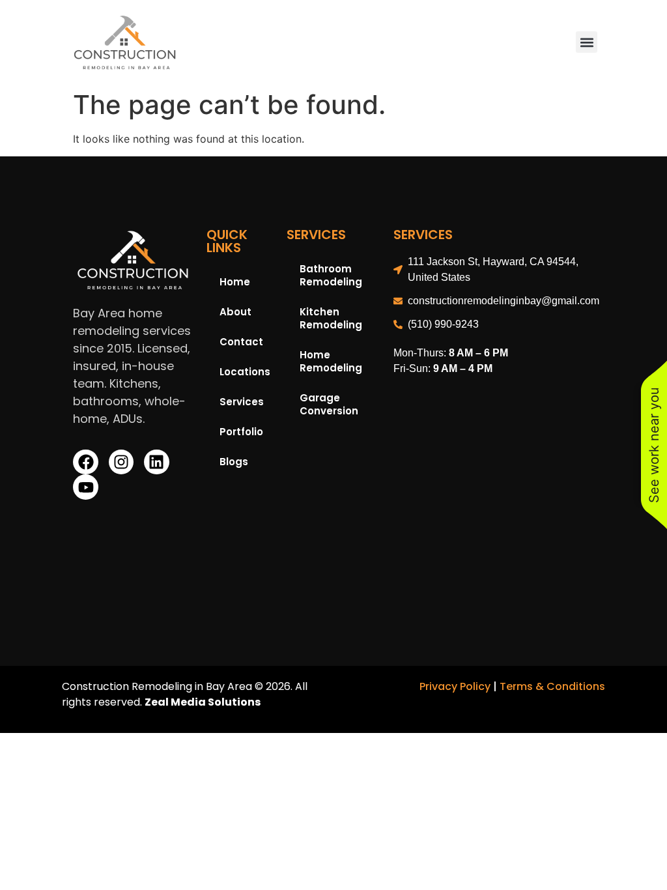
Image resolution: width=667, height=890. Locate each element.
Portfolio (241, 431)
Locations (245, 372)
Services (242, 402)
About (235, 312)
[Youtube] (85, 486)
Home (235, 282)
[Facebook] (85, 462)
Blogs (234, 461)
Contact (241, 342)
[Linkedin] (156, 462)
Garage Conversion (329, 404)
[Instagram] (121, 462)
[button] (586, 42)
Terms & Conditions (552, 686)
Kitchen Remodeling (331, 318)
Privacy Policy (454, 686)
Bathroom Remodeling (331, 275)
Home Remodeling (331, 361)
